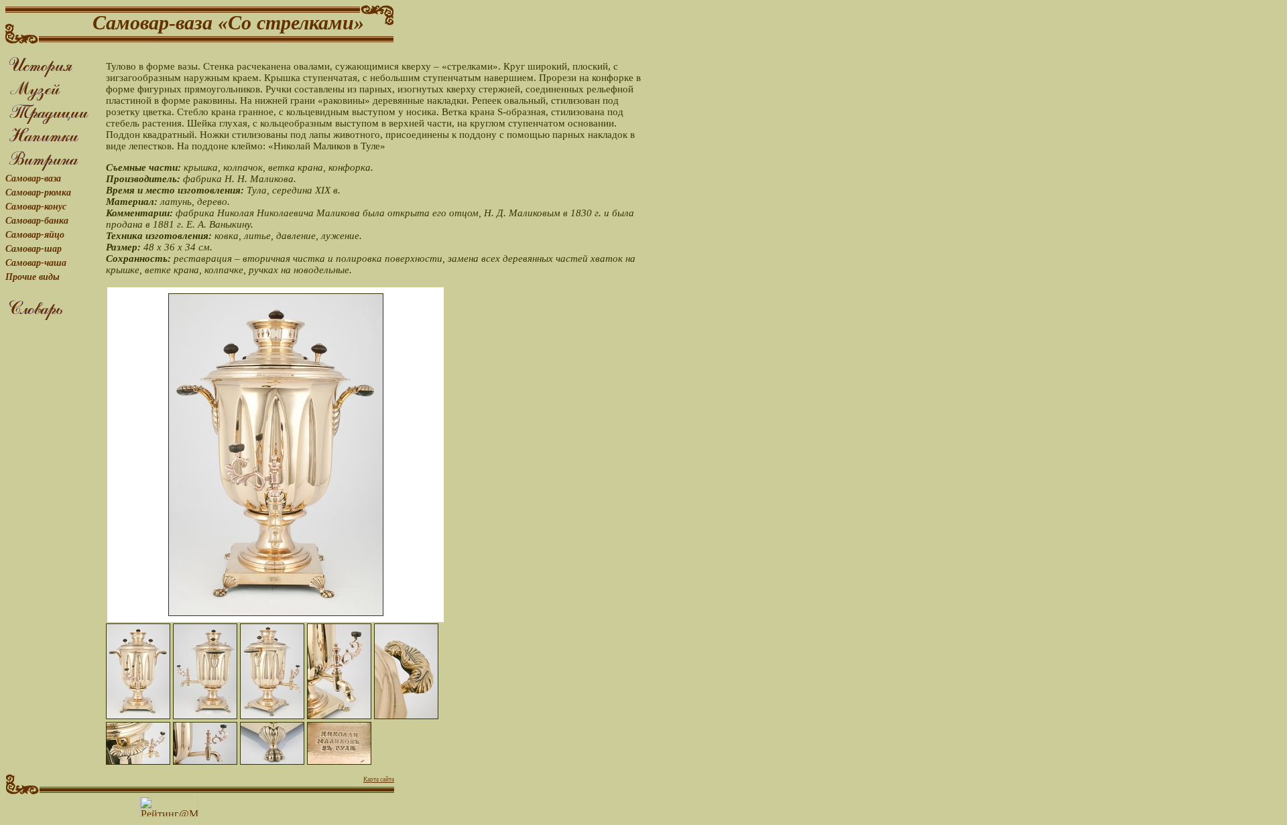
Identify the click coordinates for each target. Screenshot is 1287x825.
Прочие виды (32, 277)
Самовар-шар (33, 249)
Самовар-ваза (33, 178)
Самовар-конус (35, 207)
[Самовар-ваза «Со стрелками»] (138, 671)
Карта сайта (378, 779)
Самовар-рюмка (38, 193)
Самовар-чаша (35, 263)
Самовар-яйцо (34, 235)
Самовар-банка (36, 221)
